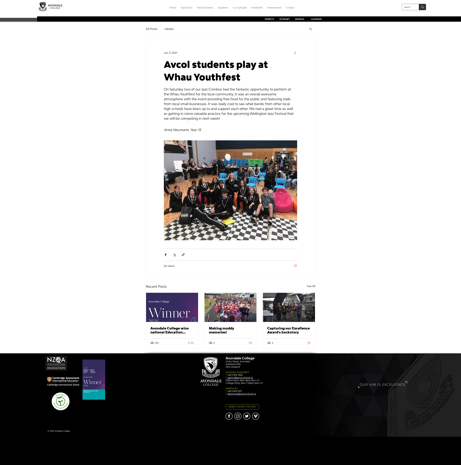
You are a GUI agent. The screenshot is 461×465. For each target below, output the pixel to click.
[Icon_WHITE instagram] (237, 416)
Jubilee (169, 28)
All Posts (151, 28)
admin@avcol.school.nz (240, 377)
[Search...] (422, 7)
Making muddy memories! (221, 330)
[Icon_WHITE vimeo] (255, 416)
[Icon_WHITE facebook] (229, 416)
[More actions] (295, 53)
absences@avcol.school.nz (242, 393)
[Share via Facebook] (165, 254)
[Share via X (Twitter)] (174, 254)
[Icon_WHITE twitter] (246, 416)
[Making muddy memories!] (231, 307)
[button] (310, 28)
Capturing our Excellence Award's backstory (288, 330)
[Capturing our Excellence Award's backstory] (289, 307)
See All (311, 286)
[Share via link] (183, 254)
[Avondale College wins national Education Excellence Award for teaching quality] (172, 307)
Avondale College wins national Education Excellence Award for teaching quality (169, 330)
